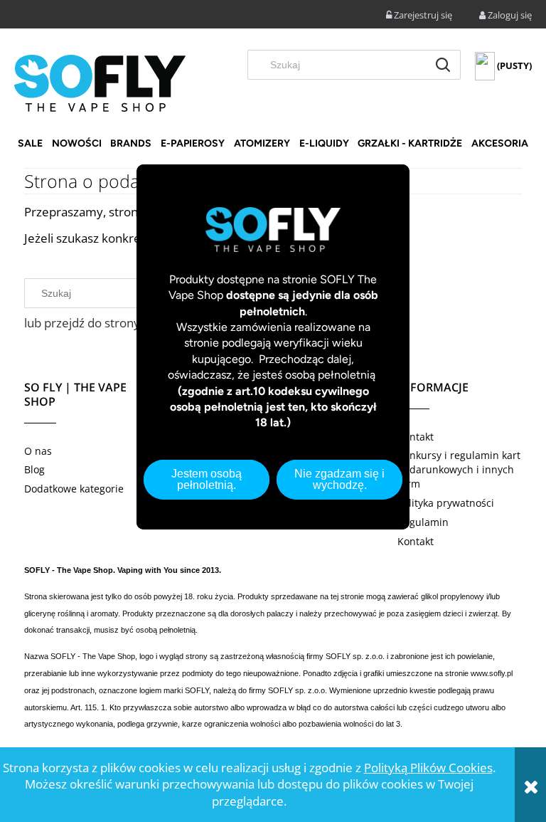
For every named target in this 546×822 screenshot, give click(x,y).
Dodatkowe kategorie (74, 488)
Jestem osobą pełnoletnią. (206, 479)
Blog (34, 469)
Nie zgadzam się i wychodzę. (339, 479)
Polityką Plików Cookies (428, 767)
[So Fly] (100, 82)
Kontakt (415, 436)
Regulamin (423, 522)
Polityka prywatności (445, 503)
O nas (38, 451)
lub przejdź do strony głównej (105, 323)
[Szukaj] (443, 65)
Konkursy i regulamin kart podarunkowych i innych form (458, 469)
